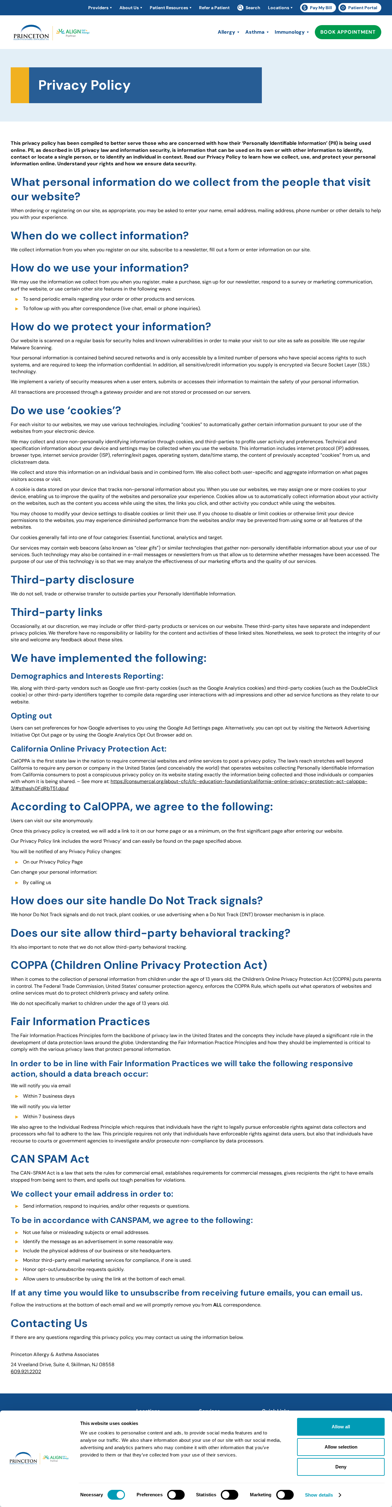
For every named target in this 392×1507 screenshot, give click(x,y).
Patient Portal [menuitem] (360, 8)
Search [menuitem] (253, 7)
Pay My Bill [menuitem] (319, 8)
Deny (340, 1466)
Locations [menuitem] (278, 7)
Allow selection (341, 1446)
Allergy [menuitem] (226, 32)
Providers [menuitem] (98, 7)
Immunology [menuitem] (290, 32)
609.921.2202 (26, 1371)
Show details (319, 1495)
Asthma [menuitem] (255, 32)
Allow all (341, 1426)
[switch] (176, 1495)
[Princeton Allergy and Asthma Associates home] (52, 33)
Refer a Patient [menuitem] (214, 7)
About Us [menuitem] (129, 7)
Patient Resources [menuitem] (169, 7)
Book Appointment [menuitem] (348, 32)
